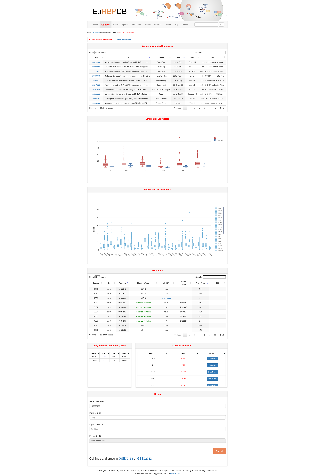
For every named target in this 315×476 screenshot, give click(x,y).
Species (125, 24)
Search (148, 24)
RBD (217, 283)
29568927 (96, 80)
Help (176, 24)
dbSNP (166, 283)
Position (122, 283)
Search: (199, 52)
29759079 (96, 76)
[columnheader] (94, 353)
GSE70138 (126, 458)
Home (95, 24)
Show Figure (212, 358)
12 (215, 108)
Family (115, 24)
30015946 (96, 62)
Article (161, 57)
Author (192, 57)
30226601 (96, 66)
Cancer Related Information (100, 39)
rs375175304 (166, 298)
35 (215, 335)
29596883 (96, 94)
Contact (185, 24)
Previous (177, 108)
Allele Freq (200, 283)
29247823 (96, 85)
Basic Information (124, 39)
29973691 (96, 71)
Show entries (97, 52)
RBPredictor (136, 24)
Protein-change (183, 282)
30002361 (96, 98)
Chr (109, 283)
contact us (175, 473)
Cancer (96, 283)
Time (178, 57)
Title (127, 57)
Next (222, 108)
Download (158, 24)
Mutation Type (143, 283)
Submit (168, 24)
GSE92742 (144, 458)
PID (96, 57)
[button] (212, 358)
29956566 (96, 103)
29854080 (96, 89)
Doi (212, 57)
